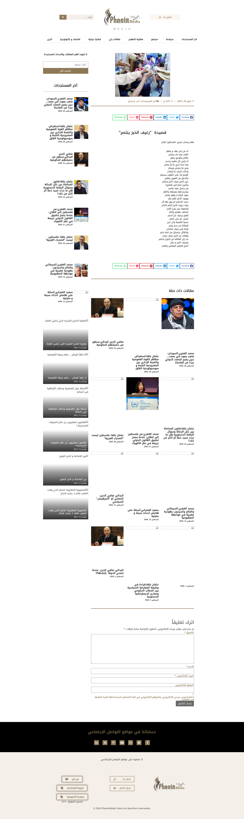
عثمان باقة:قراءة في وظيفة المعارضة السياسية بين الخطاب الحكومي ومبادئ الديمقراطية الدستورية (143, 590)
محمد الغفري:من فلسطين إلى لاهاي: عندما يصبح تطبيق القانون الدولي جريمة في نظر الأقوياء (143, 439)
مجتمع (154, 39)
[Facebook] (129, 29)
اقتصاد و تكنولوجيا (70, 39)
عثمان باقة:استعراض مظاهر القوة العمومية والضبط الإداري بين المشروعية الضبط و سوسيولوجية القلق (145, 362)
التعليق (189, 632)
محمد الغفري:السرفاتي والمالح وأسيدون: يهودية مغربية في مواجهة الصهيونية (179, 513)
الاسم (190, 666)
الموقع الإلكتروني (184, 685)
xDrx (64, 801)
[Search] (63, 17)
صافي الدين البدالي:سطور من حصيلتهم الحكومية (108, 343)
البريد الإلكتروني (184, 676)
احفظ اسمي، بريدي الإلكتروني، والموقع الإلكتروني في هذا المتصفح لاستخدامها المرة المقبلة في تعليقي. (144, 698)
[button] (187, 117)
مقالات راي (114, 39)
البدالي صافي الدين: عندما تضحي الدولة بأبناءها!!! (108, 572)
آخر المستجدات (189, 39)
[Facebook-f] (147, 742)
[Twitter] (139, 742)
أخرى (49, 39)
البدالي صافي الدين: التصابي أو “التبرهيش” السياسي (110, 498)
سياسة (170, 39)
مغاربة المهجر (135, 39)
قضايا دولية (94, 39)
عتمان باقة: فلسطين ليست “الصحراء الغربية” (107, 437)
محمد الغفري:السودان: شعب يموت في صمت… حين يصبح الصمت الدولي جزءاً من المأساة (179, 358)
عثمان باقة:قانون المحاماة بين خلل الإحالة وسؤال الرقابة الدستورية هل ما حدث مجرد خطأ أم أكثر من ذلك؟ (179, 434)
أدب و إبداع (134, 101)
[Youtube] (121, 742)
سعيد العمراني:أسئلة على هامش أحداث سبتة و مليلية (143, 513)
